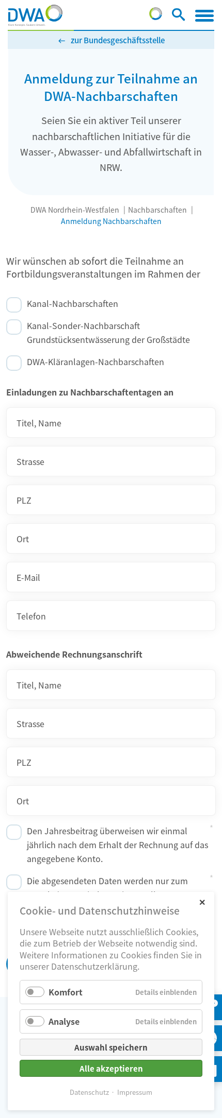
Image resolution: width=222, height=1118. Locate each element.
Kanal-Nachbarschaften (72, 303)
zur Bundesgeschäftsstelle (118, 40)
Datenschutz (89, 1092)
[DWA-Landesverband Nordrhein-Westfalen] (35, 15)
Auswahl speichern (111, 1047)
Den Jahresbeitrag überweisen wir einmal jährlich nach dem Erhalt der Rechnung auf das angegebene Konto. (117, 844)
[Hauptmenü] (204, 15)
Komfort (66, 992)
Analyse (64, 1021)
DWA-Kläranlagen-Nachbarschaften (95, 361)
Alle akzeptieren (111, 1068)
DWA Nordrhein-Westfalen (74, 209)
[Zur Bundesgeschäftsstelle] (155, 16)
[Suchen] (178, 16)
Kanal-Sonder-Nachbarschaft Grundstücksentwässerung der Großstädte (108, 332)
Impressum (134, 1092)
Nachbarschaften (157, 209)
